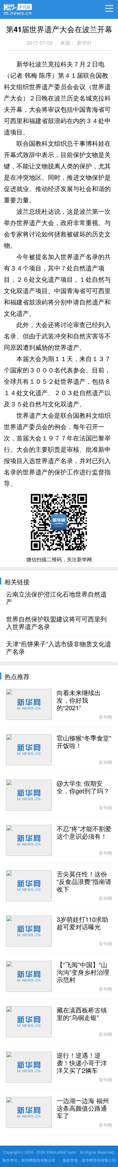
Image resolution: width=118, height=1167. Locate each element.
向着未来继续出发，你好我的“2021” (79, 700)
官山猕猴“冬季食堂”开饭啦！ (84, 742)
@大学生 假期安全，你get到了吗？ (83, 787)
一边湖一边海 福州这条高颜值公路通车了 (83, 1108)
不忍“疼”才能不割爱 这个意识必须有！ (84, 833)
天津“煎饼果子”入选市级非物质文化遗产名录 (58, 648)
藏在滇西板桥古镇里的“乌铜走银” (82, 1014)
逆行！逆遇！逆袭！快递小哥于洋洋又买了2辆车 (82, 1063)
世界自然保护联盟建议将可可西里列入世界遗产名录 (56, 623)
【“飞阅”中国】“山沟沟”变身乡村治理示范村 (83, 972)
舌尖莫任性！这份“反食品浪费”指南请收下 (84, 881)
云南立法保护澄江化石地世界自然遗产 (56, 598)
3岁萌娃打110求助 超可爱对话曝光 (82, 923)
